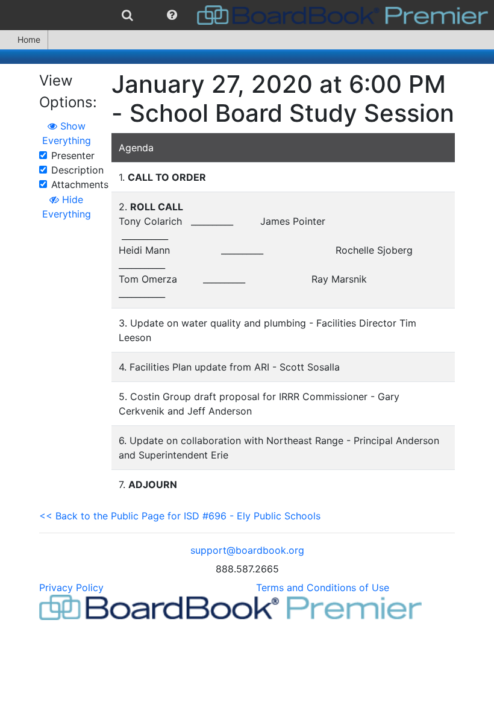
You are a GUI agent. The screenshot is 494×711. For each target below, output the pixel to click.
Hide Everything (66, 206)
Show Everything (66, 133)
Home (28, 39)
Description (77, 170)
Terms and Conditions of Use (322, 587)
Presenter (73, 155)
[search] (127, 15)
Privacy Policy (71, 587)
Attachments (79, 184)
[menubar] (247, 15)
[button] (172, 15)
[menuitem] (127, 15)
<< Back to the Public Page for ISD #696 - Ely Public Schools (179, 516)
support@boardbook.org (247, 550)
